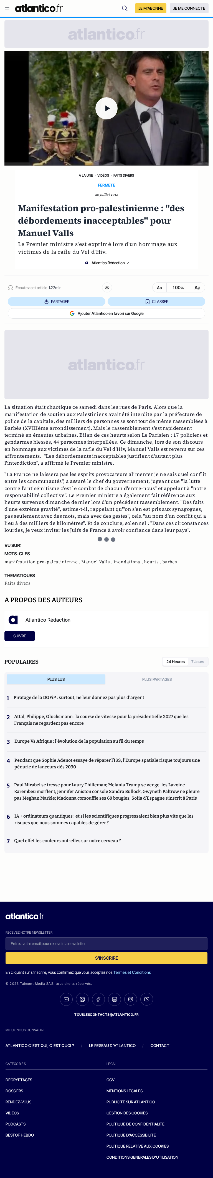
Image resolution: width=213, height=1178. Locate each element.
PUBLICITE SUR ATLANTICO (130, 1102)
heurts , (153, 562)
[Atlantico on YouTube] (146, 999)
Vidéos (103, 175)
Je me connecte (189, 8)
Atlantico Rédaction (108, 262)
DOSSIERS (14, 1090)
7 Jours (197, 661)
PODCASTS (16, 1124)
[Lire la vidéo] (106, 108)
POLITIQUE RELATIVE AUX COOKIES (137, 1146)
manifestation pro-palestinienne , (42, 562)
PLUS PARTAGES (157, 679)
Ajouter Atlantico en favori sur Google (111, 313)
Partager (60, 301)
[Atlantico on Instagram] (130, 999)
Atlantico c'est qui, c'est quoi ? (40, 1045)
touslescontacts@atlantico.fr (106, 1014)
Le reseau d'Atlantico (112, 1045)
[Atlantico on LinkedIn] (114, 999)
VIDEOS (12, 1113)
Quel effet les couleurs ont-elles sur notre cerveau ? (67, 840)
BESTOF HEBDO (20, 1135)
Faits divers (123, 175)
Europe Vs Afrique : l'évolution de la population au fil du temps (79, 741)
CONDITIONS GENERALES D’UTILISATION (142, 1157)
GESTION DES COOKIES (127, 1113)
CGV (110, 1079)
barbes (169, 562)
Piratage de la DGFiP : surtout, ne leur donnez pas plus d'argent (79, 697)
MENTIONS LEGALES (124, 1090)
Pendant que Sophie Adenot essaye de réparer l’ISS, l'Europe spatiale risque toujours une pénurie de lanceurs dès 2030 (107, 763)
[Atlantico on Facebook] (98, 999)
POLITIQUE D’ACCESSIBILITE (131, 1135)
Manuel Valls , (97, 562)
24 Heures (175, 661)
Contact (160, 1045)
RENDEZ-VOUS (18, 1102)
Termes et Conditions (132, 972)
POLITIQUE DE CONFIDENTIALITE (135, 1124)
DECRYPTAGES (19, 1079)
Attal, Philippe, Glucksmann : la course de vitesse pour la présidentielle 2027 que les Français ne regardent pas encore (101, 720)
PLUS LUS (56, 679)
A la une (86, 175)
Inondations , (128, 562)
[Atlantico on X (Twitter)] (82, 999)
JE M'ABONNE (150, 8)
